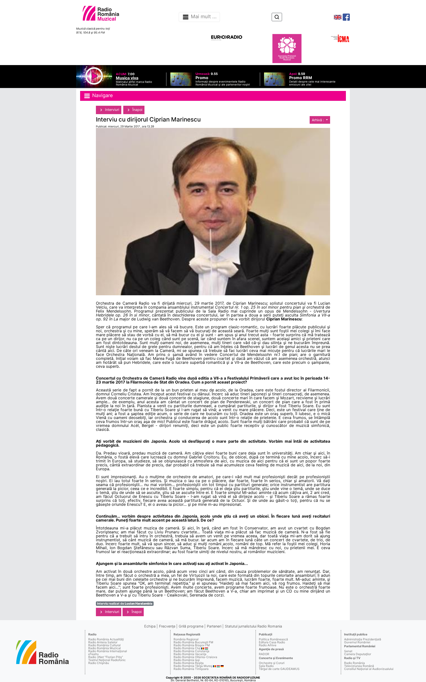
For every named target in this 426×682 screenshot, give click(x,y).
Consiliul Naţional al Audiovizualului (368, 669)
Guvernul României (357, 642)
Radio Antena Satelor (102, 642)
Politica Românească (273, 639)
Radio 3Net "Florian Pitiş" (105, 657)
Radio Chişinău (98, 663)
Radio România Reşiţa (189, 663)
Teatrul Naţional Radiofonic (107, 660)
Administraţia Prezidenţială (362, 639)
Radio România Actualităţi (106, 639)
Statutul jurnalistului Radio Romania (253, 626)
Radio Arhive (267, 645)
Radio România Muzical (104, 648)
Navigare (102, 95)
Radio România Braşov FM (192, 645)
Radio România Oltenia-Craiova (195, 657)
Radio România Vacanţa (190, 654)
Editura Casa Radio (272, 642)
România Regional (186, 639)
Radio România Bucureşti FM (193, 642)
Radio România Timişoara (191, 669)
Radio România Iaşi (187, 660)
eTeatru (93, 654)
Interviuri (111, 109)
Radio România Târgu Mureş (193, 666)
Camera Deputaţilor (357, 654)
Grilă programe (191, 626)
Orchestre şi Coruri (271, 663)
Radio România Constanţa (191, 651)
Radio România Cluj (187, 648)
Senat (348, 651)
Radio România (354, 663)
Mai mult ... (204, 17)
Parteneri (214, 626)
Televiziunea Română (359, 666)
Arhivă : (318, 120)
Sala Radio (266, 666)
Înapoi (136, 109)
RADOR (264, 654)
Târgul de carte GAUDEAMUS (279, 669)
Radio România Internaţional (107, 651)
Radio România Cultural (104, 645)
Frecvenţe (167, 626)
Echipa (150, 626)
